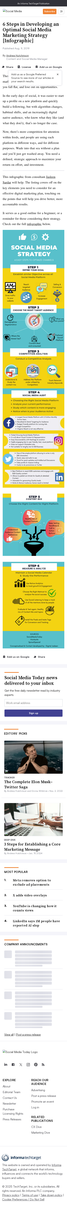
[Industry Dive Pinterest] (35, 1064)
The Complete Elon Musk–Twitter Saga (28, 784)
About (6, 1086)
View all (9, 1034)
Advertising (38, 1090)
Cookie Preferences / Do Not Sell (23, 1199)
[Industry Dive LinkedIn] (5, 1064)
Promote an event (42, 1101)
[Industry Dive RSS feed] (43, 1064)
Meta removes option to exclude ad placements (32, 882)
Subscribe (49, 11)
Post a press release (28, 1034)
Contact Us (10, 1098)
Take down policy (51, 1195)
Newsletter (9, 1103)
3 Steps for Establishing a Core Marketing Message (32, 846)
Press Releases (12, 1119)
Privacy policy (10, 1195)
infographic (34, 224)
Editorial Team (11, 1092)
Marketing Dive (40, 1132)
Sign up (33, 713)
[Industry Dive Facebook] (13, 1064)
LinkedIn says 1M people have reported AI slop (36, 923)
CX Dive (36, 1127)
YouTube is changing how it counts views (35, 908)
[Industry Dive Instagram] (28, 1064)
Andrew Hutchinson (17, 55)
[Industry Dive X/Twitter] (20, 1064)
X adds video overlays (30, 895)
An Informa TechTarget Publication (33, 3)
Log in (35, 1107)
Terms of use (30, 1195)
